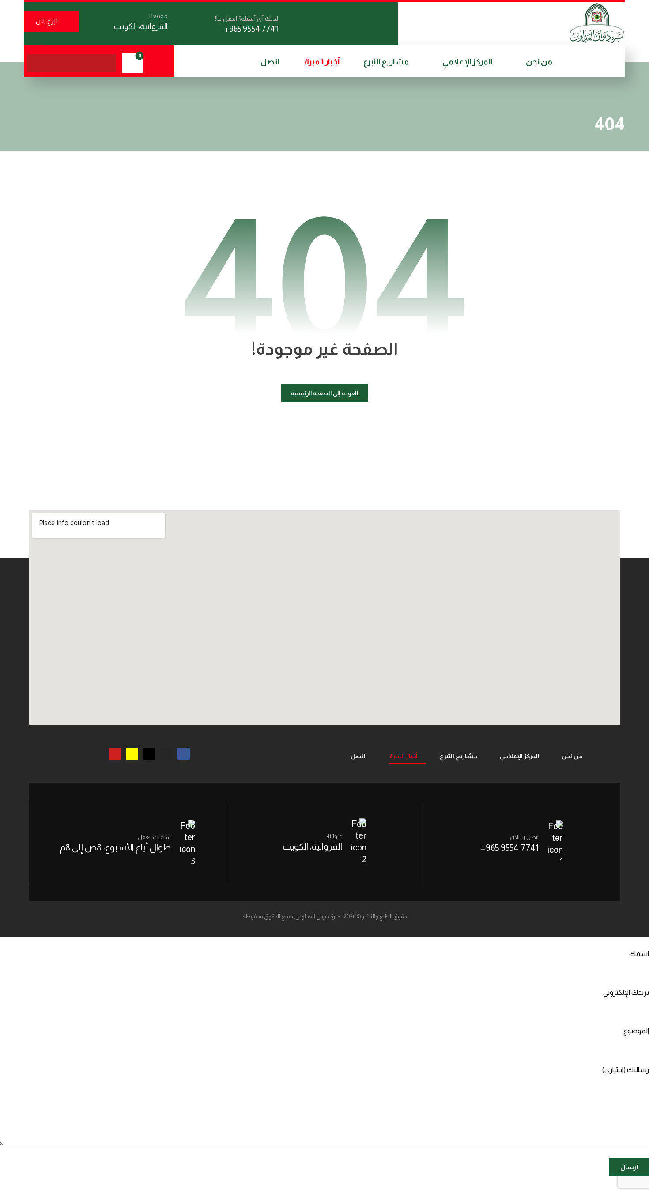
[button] (107, 63)
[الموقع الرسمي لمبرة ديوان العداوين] (597, 23)
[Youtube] (115, 754)
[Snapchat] (132, 754)
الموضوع (636, 1031)
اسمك (639, 953)
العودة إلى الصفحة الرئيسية (324, 393)
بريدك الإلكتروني (626, 992)
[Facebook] (183, 754)
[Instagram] (166, 754)
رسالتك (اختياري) (625, 1069)
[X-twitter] (149, 754)
